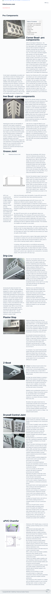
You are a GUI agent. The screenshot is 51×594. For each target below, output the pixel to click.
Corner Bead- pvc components (34, 23)
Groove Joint (30, 26)
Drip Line (30, 28)
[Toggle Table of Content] (39, 22)
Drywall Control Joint (32, 32)
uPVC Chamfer (31, 34)
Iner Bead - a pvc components (34, 25)
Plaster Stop (30, 29)
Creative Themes (25, 591)
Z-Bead (29, 31)
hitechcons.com (9, 4)
